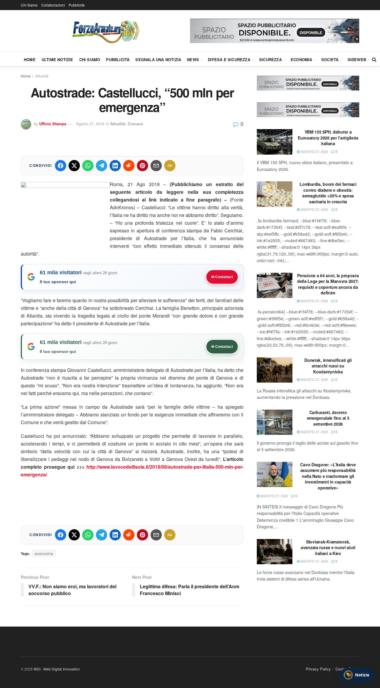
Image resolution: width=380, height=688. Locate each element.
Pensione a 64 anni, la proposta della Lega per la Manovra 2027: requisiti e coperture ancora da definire (328, 284)
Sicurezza (270, 59)
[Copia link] (169, 165)
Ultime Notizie (57, 59)
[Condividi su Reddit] (128, 165)
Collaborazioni (53, 4)
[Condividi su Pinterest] (142, 165)
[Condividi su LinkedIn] (115, 165)
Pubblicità (77, 4)
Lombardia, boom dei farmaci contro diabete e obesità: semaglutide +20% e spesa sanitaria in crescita (328, 193)
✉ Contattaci (222, 277)
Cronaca (135, 123)
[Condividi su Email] (156, 165)
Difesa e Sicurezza (229, 59)
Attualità (41, 75)
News (193, 59)
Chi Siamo (29, 4)
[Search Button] (374, 59)
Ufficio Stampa (52, 123)
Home (30, 59)
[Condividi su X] (74, 165)
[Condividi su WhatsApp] (88, 165)
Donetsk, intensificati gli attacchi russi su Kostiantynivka (328, 366)
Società (329, 59)
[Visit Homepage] (105, 31)
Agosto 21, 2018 (90, 123)
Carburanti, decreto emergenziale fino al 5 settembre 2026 (328, 418)
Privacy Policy (318, 669)
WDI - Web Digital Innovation (57, 668)
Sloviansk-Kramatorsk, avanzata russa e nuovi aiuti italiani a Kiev (328, 547)
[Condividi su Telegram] (101, 165)
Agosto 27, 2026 (314, 151)
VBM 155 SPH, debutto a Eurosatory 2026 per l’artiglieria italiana (328, 137)
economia (44, 553)
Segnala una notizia (158, 59)
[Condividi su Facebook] (60, 165)
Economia (301, 59)
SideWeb (357, 59)
